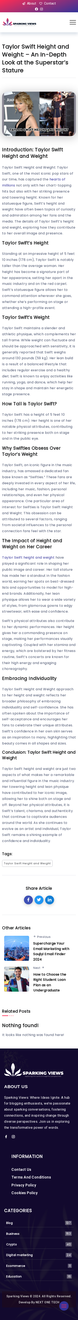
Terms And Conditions (31, 1177)
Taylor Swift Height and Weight (27, 863)
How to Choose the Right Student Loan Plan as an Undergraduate (49, 982)
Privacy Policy (23, 1185)
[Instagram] (41, 9)
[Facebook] (36, 9)
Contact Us (21, 1169)
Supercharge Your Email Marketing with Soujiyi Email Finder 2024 (51, 951)
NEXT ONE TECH (47, 1302)
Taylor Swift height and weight (28, 557)
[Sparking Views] (19, 22)
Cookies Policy (24, 1193)
